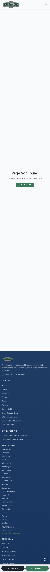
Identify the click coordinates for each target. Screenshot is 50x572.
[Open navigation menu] (46, 5)
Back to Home (26, 185)
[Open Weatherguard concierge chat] (45, 559)
